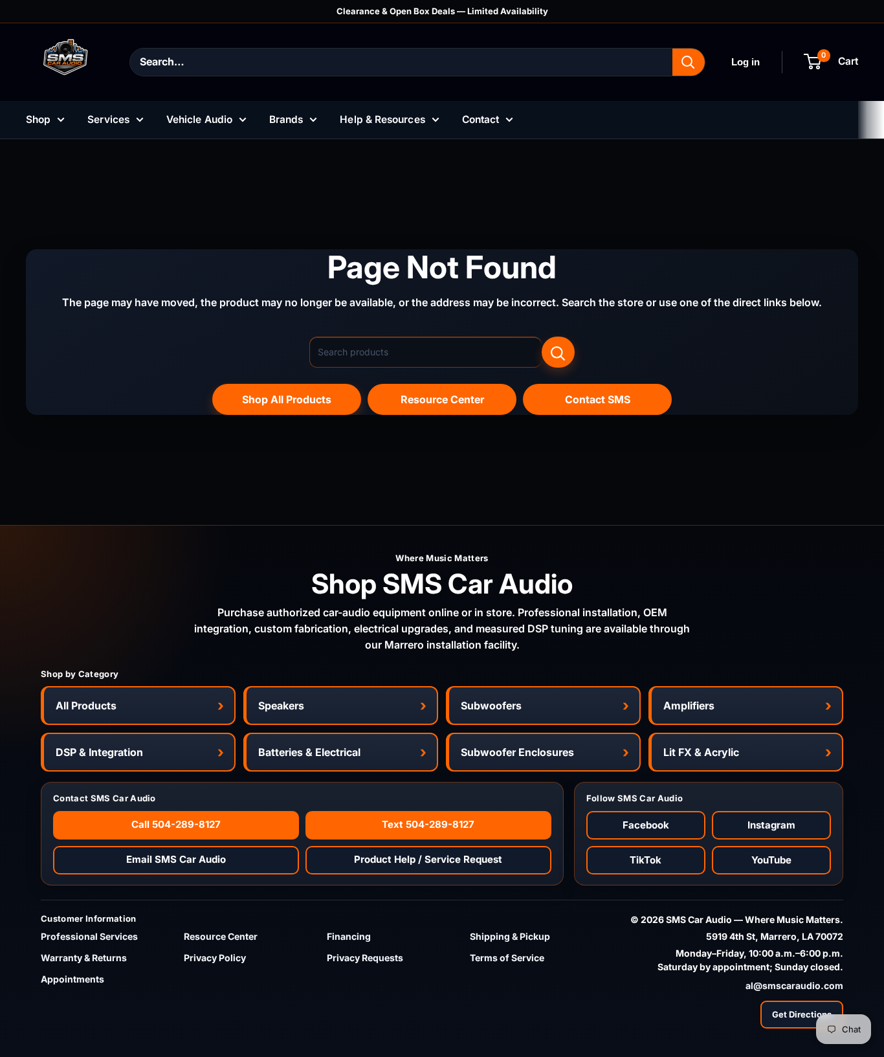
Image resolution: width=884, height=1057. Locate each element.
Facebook (646, 825)
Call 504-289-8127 (176, 824)
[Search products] (558, 352)
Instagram (771, 825)
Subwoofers (491, 705)
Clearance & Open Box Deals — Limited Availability (442, 11)
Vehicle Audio (199, 119)
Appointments (72, 979)
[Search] (688, 62)
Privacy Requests (365, 957)
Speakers (281, 705)
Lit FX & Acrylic (701, 752)
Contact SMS (597, 399)
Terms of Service (507, 957)
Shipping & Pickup (510, 936)
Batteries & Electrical (309, 752)
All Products (86, 705)
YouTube (771, 860)
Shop (38, 119)
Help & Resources (382, 119)
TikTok (645, 860)
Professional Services (89, 936)
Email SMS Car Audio (176, 859)
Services (108, 119)
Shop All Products (286, 399)
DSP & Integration (99, 752)
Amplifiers (688, 705)
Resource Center (442, 399)
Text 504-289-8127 (428, 824)
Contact (481, 119)
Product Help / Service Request (428, 859)
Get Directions (802, 1014)
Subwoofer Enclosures (517, 752)
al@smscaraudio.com (794, 985)
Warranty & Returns (84, 957)
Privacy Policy (215, 957)
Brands (286, 119)
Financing (349, 936)
